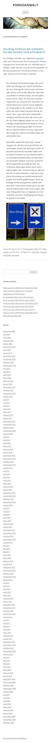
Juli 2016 (6, 437)
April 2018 (7, 375)
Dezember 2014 (9, 493)
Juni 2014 (6, 511)
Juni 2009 (6, 698)
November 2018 (9, 359)
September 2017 (9, 393)
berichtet (40, 58)
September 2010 (9, 651)
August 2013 (8, 542)
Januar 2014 (7, 527)
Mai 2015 (6, 477)
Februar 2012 (8, 598)
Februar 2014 (8, 524)
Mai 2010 (6, 664)
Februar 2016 (8, 449)
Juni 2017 (6, 403)
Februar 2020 (8, 340)
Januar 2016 (7, 452)
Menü (25, 12)
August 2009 (8, 691)
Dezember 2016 (9, 421)
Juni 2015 (6, 474)
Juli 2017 (6, 399)
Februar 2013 (8, 561)
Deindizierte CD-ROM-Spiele (14, 294)
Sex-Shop (15, 255)
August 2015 (8, 468)
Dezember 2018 (9, 356)
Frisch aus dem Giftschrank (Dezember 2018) (20, 313)
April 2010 (7, 667)
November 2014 (9, 496)
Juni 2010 (6, 660)
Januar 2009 (7, 713)
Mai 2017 (6, 406)
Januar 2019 (7, 353)
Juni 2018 (6, 368)
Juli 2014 (6, 508)
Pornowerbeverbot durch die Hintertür (18, 297)
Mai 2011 (6, 626)
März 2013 (7, 558)
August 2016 (8, 434)
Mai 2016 (6, 440)
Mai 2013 (6, 552)
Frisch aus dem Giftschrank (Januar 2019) (19, 309)
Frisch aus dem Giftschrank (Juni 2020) (17, 291)
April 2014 (7, 518)
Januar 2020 (7, 344)
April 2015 (7, 480)
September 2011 (9, 614)
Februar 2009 (8, 710)
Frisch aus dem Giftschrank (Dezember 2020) (20, 288)
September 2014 (9, 502)
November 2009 (9, 682)
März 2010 (7, 670)
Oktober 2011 (8, 611)
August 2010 (8, 654)
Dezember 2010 (9, 642)
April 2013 (7, 555)
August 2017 (8, 396)
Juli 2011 (6, 620)
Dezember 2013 (9, 530)
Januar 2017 (7, 418)
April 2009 (7, 704)
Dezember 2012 (9, 567)
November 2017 (9, 387)
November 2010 (9, 645)
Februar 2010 (8, 673)
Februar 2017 (8, 415)
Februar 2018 (8, 381)
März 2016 (7, 446)
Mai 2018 (6, 372)
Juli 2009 (6, 695)
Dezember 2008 (9, 716)
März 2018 (7, 378)
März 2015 (7, 483)
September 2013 (9, 539)
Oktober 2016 (8, 427)
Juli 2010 (6, 657)
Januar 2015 (7, 490)
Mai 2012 (6, 589)
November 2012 (9, 570)
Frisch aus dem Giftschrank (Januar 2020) (19, 300)
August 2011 (8, 617)
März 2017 (7, 412)
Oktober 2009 (8, 685)
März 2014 (7, 521)
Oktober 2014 (8, 499)
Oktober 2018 (8, 362)
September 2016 (9, 431)
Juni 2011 (6, 623)
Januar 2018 (7, 384)
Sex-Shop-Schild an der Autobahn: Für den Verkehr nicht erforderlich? (24, 50)
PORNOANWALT (25, 5)
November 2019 (9, 347)
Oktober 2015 (8, 462)
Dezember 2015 (9, 455)
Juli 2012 (6, 583)
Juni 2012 (6, 586)
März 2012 (7, 595)
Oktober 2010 (8, 648)
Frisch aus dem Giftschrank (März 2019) (18, 306)
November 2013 (9, 533)
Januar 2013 (7, 564)
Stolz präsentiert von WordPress (15, 738)
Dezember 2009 (9, 679)
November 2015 (9, 458)
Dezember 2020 (9, 331)
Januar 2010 (7, 676)
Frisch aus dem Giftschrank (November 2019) (20, 303)
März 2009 (7, 707)
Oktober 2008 (8, 723)
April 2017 (7, 409)
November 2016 (9, 424)
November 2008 (9, 719)
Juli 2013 (6, 545)
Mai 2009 (6, 701)
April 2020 (7, 337)
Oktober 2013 (8, 536)
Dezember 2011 (9, 604)
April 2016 (7, 443)
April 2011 (7, 629)
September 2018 (9, 365)
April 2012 (7, 592)
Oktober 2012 (8, 573)
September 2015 (9, 465)
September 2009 (9, 688)
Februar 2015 (8, 486)
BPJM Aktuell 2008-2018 (12, 316)
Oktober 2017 (8, 390)
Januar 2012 (7, 601)
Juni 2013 (6, 549)
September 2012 (9, 577)
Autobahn (35, 252)
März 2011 (7, 632)
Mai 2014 (6, 514)
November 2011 (9, 608)
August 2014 (8, 505)
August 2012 (8, 580)
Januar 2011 (7, 639)
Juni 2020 (6, 334)
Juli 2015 (6, 471)
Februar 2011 (8, 636)
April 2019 (7, 350)
